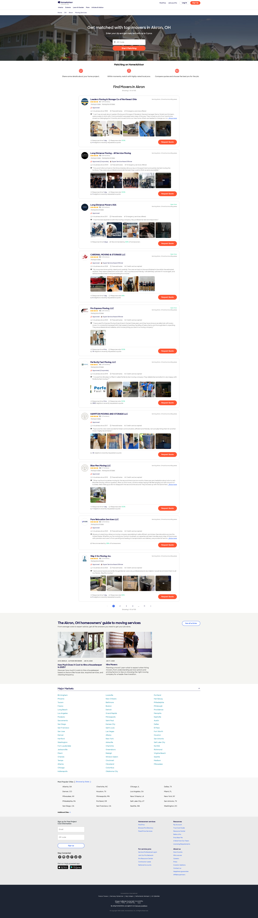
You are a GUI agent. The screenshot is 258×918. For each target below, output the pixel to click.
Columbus (110, 768)
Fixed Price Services (145, 831)
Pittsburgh (158, 706)
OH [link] (65, 13)
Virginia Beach (160, 753)
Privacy (117, 901)
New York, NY (169, 796)
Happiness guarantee (180, 871)
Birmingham (63, 695)
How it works (177, 852)
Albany (108, 735)
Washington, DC (170, 806)
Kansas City (110, 724)
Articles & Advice (97, 7)
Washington (62, 742)
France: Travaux (103, 896)
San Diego (62, 724)
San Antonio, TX (170, 801)
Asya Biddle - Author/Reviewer (70, 661)
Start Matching (129, 48)
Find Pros (141, 825)
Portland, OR (101, 801)
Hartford (61, 739)
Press (175, 862)
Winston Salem (112, 757)
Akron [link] (71, 13)
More (87, 7)
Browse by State (82, 782)
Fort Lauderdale (64, 746)
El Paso (157, 728)
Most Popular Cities (65, 782)
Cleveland (110, 764)
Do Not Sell (130, 901)
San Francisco (63, 728)
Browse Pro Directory (145, 828)
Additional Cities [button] (63, 812)
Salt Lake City (159, 742)
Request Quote (167, 142)
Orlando (61, 757)
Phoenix (61, 699)
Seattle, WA (135, 806)
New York (110, 739)
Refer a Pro (177, 834)
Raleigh (109, 753)
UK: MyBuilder (155, 896)
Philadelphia (159, 702)
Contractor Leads (144, 862)
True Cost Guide (179, 828)
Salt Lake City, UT (137, 801)
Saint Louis (110, 728)
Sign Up (195, 3)
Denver (61, 735)
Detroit (109, 710)
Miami (60, 753)
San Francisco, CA (103, 806)
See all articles (191, 623)
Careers (176, 858)
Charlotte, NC (102, 787)
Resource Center (179, 831)
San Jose (61, 731)
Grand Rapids (111, 713)
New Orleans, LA (137, 796)
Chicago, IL (134, 787)
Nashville (157, 717)
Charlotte (110, 746)
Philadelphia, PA (69, 801)
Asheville (109, 742)
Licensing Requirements (181, 844)
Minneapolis (110, 717)
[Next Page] (151, 606)
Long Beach (62, 710)
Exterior (68, 7)
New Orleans (111, 699)
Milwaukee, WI (68, 796)
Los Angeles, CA (137, 791)
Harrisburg (158, 699)
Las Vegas (110, 731)
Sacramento (63, 721)
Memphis (157, 713)
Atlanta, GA (67, 787)
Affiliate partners (179, 875)
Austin (156, 721)
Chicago (61, 768)
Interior (60, 7)
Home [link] (60, 13)
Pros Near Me (178, 838)
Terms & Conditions (141, 906)
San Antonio (159, 739)
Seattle (157, 757)
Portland (157, 695)
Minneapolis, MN (103, 796)
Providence (158, 710)
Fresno (60, 706)
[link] (129, 101)
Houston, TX (101, 791)
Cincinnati (110, 760)
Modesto (61, 717)
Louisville (109, 695)
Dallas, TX (168, 787)
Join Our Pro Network (145, 855)
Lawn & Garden (78, 7)
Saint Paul (110, 721)
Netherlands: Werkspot (142, 896)
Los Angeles (63, 713)
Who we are (177, 855)
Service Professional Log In (147, 852)
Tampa (60, 760)
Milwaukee (158, 764)
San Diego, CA (68, 806)
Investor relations (179, 865)
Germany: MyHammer (116, 896)
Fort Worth (158, 731)
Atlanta (61, 764)
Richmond (158, 750)
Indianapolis (62, 771)
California (123, 901)
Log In (184, 3)
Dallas (156, 724)
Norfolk (157, 746)
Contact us (177, 868)
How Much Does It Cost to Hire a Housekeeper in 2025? (80, 666)
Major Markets (65, 688)
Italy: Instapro (129, 896)
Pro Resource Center (145, 858)
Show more (173, 118)
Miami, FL (168, 791)
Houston (157, 735)
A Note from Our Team (181, 841)
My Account (177, 825)
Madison (157, 760)
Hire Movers (111, 664)
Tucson (60, 702)
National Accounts (144, 865)
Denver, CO (67, 791)
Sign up (71, 846)
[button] (98, 128)
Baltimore (110, 702)
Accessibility (139, 902)
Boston (109, 706)
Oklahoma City (112, 771)
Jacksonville (63, 750)
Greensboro (111, 750)
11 (144, 606)
